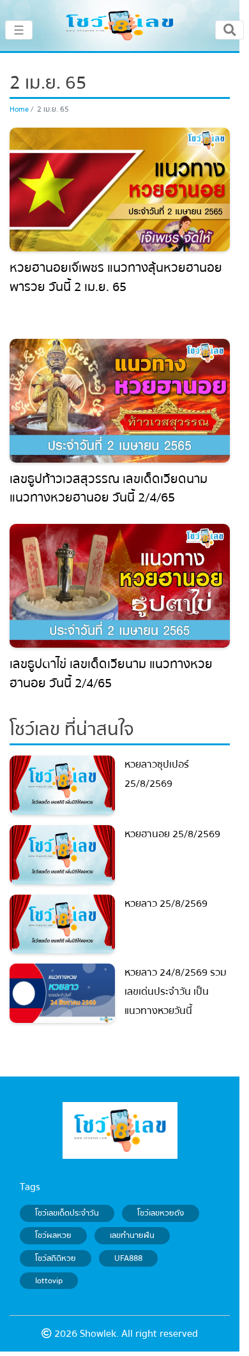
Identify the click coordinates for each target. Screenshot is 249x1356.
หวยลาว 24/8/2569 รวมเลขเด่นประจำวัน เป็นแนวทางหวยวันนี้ (175, 991)
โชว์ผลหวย (53, 1236)
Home (19, 109)
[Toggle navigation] (229, 30)
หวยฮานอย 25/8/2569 (172, 834)
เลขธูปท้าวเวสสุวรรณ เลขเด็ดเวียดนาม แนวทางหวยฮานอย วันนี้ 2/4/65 (108, 488)
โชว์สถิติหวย (55, 1258)
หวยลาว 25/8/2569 (165, 903)
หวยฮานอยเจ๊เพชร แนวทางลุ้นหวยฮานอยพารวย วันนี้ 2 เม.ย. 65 (116, 277)
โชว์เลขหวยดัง (160, 1213)
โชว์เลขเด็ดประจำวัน (67, 1213)
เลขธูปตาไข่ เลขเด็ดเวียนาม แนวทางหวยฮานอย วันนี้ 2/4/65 (111, 673)
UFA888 (128, 1258)
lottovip (49, 1280)
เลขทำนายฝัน (132, 1236)
